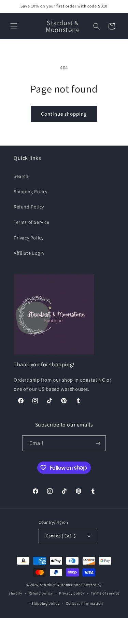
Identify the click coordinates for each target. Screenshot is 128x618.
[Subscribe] (97, 443)
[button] (13, 26)
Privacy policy (71, 593)
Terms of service (105, 593)
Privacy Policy (28, 238)
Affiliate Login (29, 253)
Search (21, 176)
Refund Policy (29, 207)
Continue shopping (64, 114)
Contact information (84, 603)
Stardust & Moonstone (60, 584)
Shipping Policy (30, 191)
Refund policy (41, 593)
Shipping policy (45, 603)
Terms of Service (31, 222)
